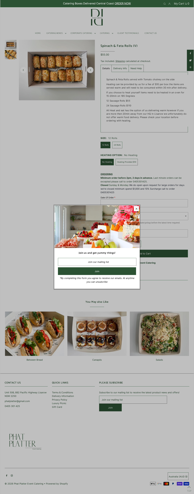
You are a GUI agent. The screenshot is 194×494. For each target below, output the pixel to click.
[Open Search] (165, 3)
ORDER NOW (123, 3)
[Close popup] (136, 208)
